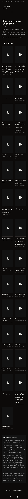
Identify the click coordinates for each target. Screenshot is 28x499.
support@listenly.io (17, 490)
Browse (7, 1)
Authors (11, 1)
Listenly (3, 1)
